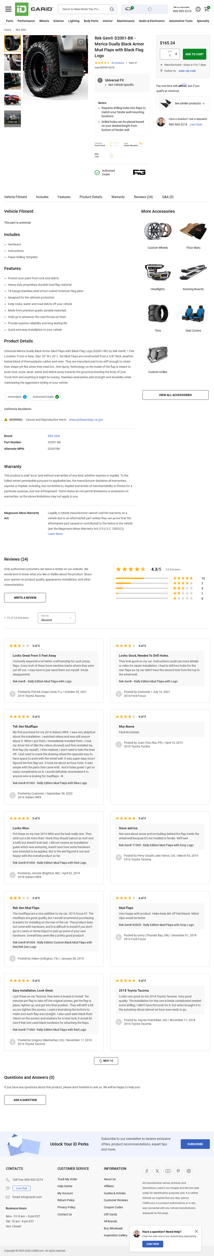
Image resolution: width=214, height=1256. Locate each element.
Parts (9, 21)
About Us (110, 1179)
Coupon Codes (113, 1207)
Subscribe (195, 1144)
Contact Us (64, 1214)
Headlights (158, 289)
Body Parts (91, 21)
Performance (26, 21)
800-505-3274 (182, 11)
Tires (158, 330)
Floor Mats (193, 247)
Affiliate (109, 1186)
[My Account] (198, 9)
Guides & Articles (115, 1193)
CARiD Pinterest (178, 1171)
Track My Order (67, 1179)
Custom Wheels (158, 247)
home (7, 29)
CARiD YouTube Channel (167, 1171)
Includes (42, 197)
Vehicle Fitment (15, 197)
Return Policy (66, 1200)
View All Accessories (175, 395)
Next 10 (108, 1060)
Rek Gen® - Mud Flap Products (16, 397)
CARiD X (157, 1171)
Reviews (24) (143, 197)
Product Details (91, 197)
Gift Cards (110, 1214)
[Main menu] (8, 9)
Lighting (73, 21)
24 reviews (117, 62)
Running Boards (193, 289)
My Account (65, 1193)
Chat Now (152, 1244)
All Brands (110, 1221)
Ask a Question (25, 1100)
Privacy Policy (66, 1207)
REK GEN (21, 29)
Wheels (44, 21)
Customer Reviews (116, 1200)
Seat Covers (193, 330)
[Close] (196, 1231)
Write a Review (25, 597)
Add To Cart (194, 54)
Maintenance (126, 21)
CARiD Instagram (188, 1171)
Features (64, 197)
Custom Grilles (157, 372)
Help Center (65, 1186)
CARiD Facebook (147, 1171)
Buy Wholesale (113, 1228)
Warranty (118, 197)
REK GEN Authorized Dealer (45, 397)
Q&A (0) (168, 197)
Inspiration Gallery (115, 1235)
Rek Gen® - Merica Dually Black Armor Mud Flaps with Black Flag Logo (12, 43)
